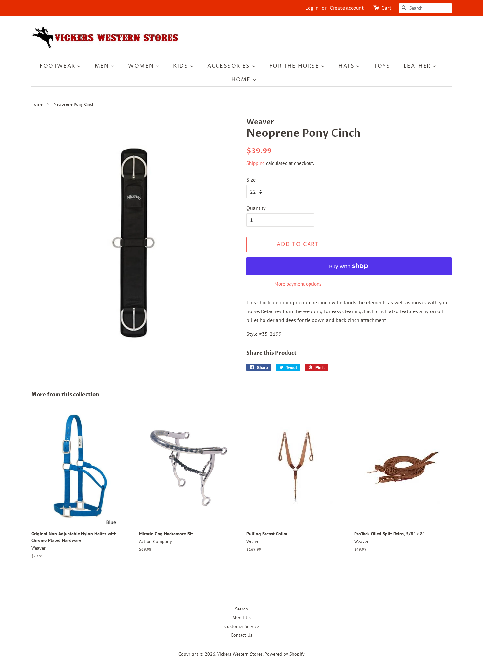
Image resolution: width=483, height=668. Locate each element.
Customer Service (241, 626)
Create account (347, 8)
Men (103, 66)
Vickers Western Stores (240, 654)
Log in (312, 8)
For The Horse (295, 66)
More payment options (297, 284)
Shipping (255, 163)
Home (242, 79)
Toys (382, 66)
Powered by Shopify (284, 654)
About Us (241, 618)
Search (241, 609)
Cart (386, 8)
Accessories (229, 66)
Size (251, 179)
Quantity (255, 208)
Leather (418, 66)
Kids (181, 66)
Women (142, 66)
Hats (347, 66)
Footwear (58, 66)
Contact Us (241, 635)
